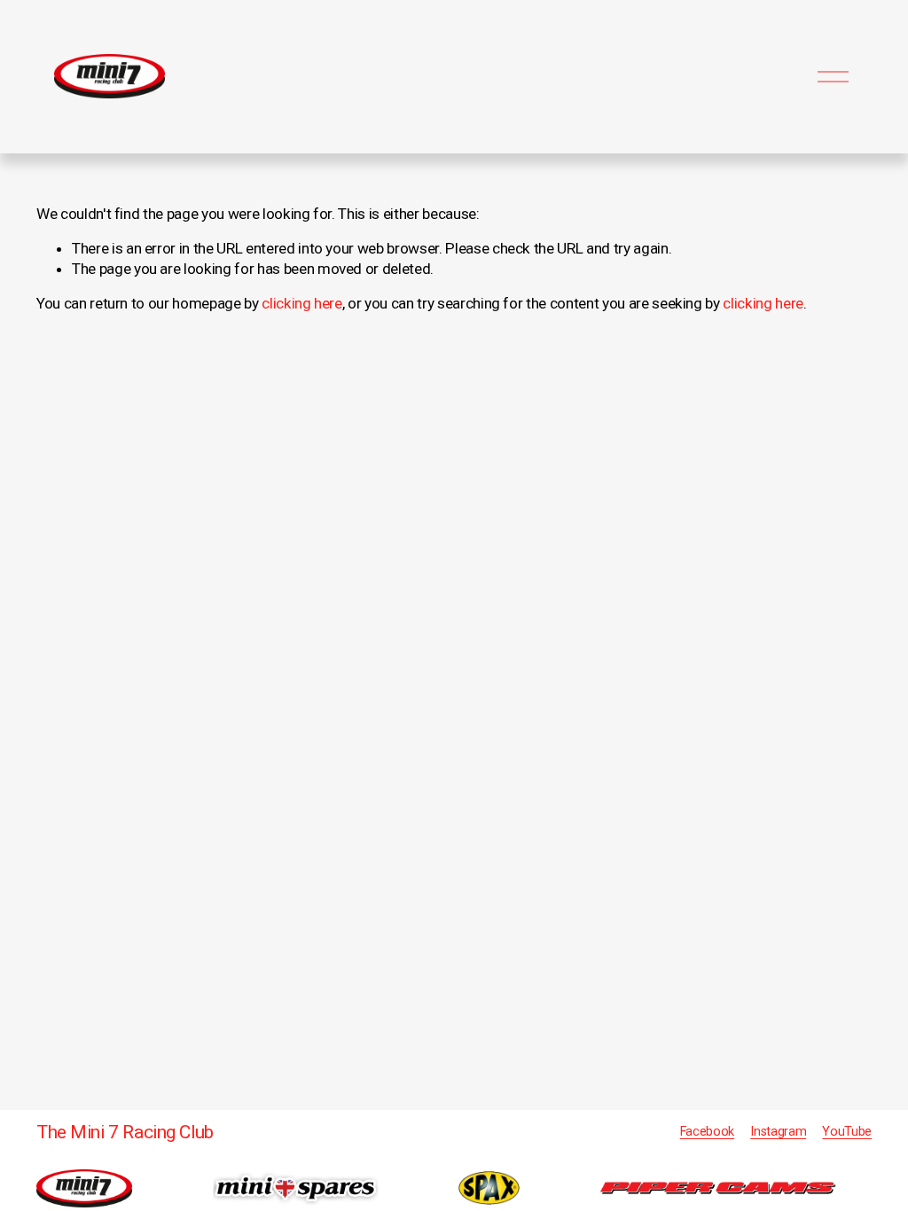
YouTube (847, 1131)
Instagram (778, 1131)
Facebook (707, 1131)
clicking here (302, 303)
